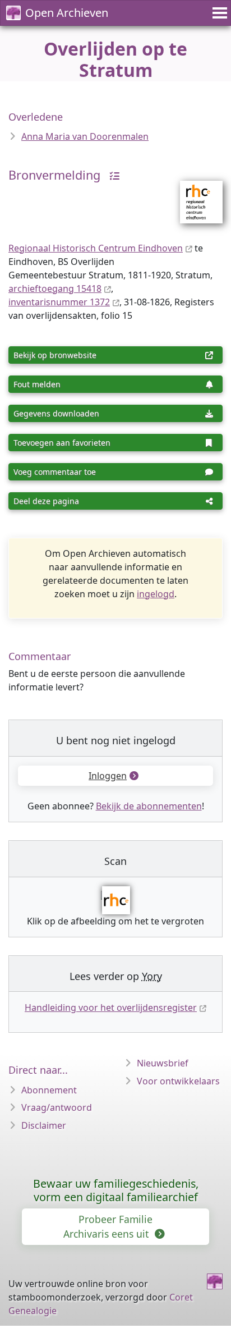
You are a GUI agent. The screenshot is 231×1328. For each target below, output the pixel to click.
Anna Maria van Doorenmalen (85, 136)
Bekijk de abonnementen (149, 806)
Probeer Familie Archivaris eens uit (108, 1226)
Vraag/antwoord (56, 1107)
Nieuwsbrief (162, 1063)
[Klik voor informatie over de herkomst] (111, 175)
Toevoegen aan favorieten (61, 442)
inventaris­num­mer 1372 (59, 302)
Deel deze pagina (46, 501)
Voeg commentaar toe (54, 471)
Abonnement (49, 1090)
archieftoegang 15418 (54, 288)
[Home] (215, 1281)
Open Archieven (66, 12)
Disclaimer (43, 1125)
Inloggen (108, 776)
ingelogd (155, 594)
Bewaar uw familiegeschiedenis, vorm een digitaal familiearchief (115, 1190)
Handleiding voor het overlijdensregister (111, 1007)
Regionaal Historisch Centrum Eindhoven (95, 248)
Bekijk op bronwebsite (54, 355)
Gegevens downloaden (56, 413)
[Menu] (218, 13)
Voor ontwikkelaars (178, 1081)
